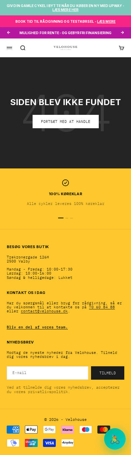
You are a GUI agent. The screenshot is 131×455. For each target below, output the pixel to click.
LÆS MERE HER (65, 10)
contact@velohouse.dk (44, 311)
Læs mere (106, 21)
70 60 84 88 (102, 307)
